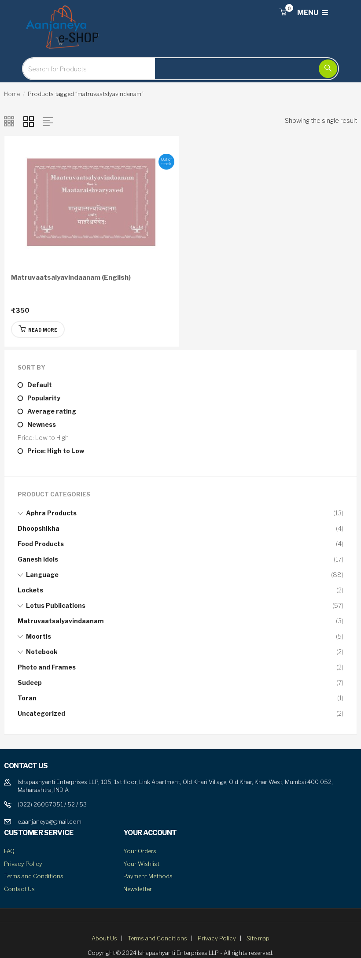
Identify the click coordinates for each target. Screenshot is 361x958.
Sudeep (30, 682)
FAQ (9, 850)
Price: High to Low (55, 451)
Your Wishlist (141, 863)
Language (42, 574)
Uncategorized (41, 713)
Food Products (41, 543)
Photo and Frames (47, 667)
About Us (104, 938)
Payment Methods (148, 876)
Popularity (43, 398)
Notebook (42, 651)
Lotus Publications (55, 605)
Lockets (30, 590)
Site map (258, 938)
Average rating (51, 411)
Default (39, 384)
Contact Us (19, 888)
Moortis (38, 636)
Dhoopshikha (38, 528)
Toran (27, 698)
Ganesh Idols (38, 559)
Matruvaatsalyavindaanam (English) (71, 277)
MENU (308, 12)
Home (12, 93)
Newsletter (137, 888)
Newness (41, 424)
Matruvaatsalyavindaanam (61, 621)
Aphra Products (51, 513)
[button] (282, 12)
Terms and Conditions (33, 876)
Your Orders (139, 850)
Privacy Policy (23, 863)
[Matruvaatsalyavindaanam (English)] (92, 201)
